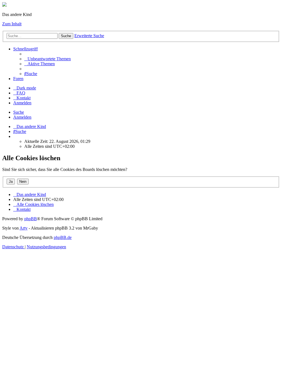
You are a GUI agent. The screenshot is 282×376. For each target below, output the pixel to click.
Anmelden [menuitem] (22, 102)
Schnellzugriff (25, 49)
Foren (18, 78)
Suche (66, 36)
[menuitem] (47, 58)
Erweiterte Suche (89, 35)
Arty (24, 228)
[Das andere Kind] (4, 5)
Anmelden (22, 117)
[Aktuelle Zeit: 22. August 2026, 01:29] (15, 136)
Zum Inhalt (11, 23)
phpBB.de (63, 237)
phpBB (30, 218)
